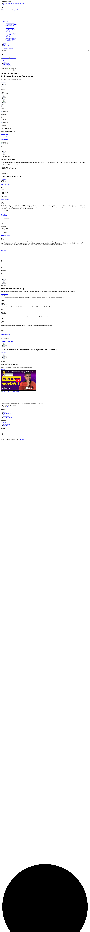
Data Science (9, 26)
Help (4, 414)
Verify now (3, 352)
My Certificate (6, 64)
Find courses (3, 82)
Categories (5, 21)
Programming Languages (11, 24)
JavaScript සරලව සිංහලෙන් (5, 235)
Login (4, 4)
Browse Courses (4, 294)
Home (4, 43)
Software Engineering (11, 38)
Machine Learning (10, 28)
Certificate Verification (8, 48)
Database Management (11, 39)
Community (6, 46)
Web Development (10, 23)
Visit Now (3, 369)
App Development (10, 25)
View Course (3, 214)
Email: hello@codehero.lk (9, 6)
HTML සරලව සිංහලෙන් (5, 184)
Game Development (10, 29)
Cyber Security (9, 36)
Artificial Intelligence (11, 33)
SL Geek (22, 439)
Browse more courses (5, 251)
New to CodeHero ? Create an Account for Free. (14, 3)
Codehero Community (7, 341)
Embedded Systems (10, 34)
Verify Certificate (7, 413)
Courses (5, 44)
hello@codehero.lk (6, 334)
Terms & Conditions (7, 417)
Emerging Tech (9, 40)
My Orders (5, 425)
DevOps (8, 30)
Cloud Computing (10, 31)
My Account (6, 45)
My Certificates (6, 424)
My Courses (6, 422)
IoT (7, 35)
